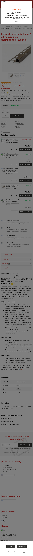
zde (24, 552)
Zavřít (16, 21)
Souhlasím (21, 546)
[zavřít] (29, 3)
